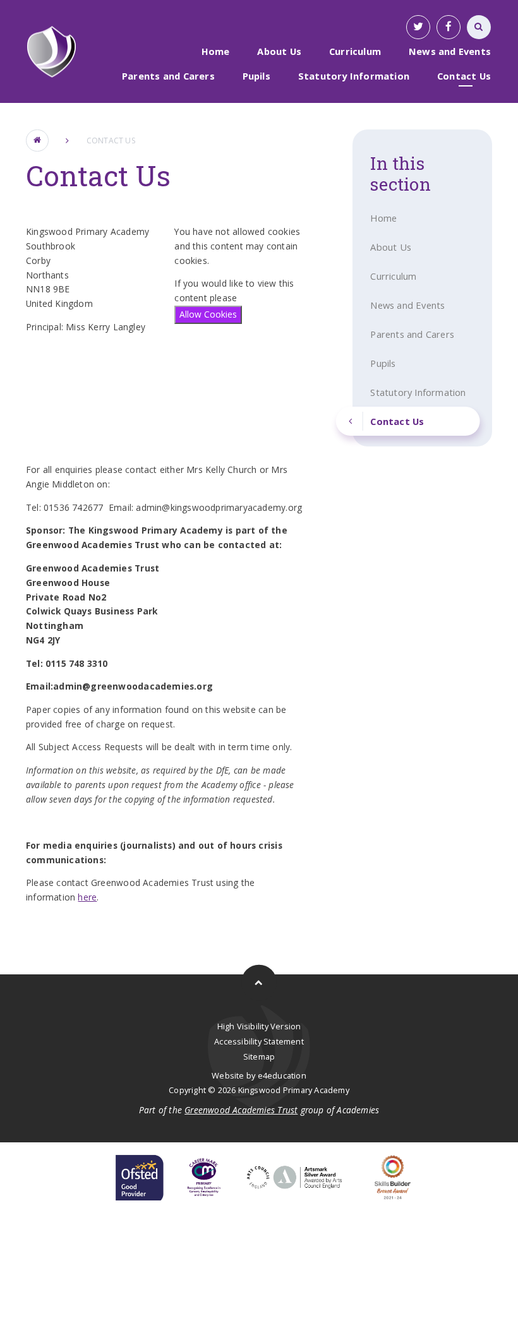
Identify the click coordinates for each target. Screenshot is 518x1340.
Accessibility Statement (259, 1041)
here (87, 897)
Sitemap (259, 1056)
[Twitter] (418, 27)
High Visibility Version (259, 1026)
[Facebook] (449, 27)
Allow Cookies (208, 314)
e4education (282, 1075)
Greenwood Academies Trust (241, 1110)
